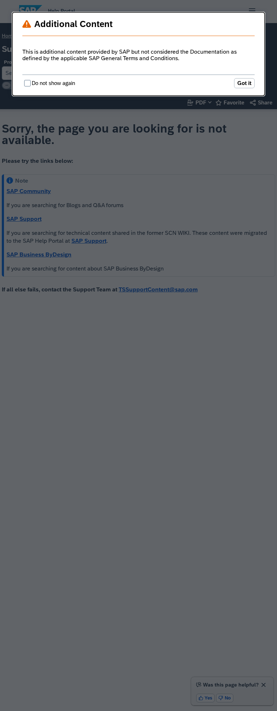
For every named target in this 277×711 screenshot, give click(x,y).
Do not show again (53, 83)
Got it (244, 83)
